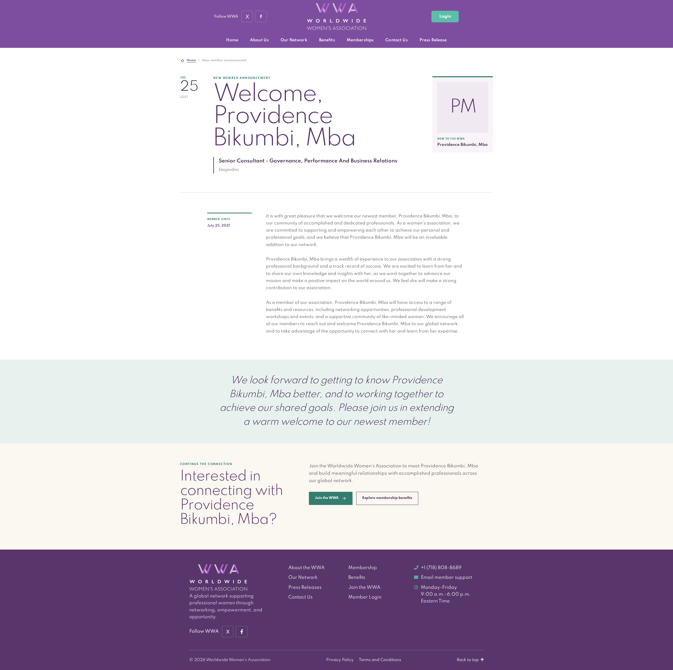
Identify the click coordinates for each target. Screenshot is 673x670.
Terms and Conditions (380, 660)
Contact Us (396, 40)
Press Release (433, 40)
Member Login (364, 597)
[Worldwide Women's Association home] (336, 16)
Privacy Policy (340, 660)
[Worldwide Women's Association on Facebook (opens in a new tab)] (241, 631)
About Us (259, 40)
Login (445, 16)
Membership (362, 567)
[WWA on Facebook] (261, 16)
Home (232, 40)
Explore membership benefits (387, 498)
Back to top (468, 660)
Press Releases (305, 587)
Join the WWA (364, 587)
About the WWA (306, 567)
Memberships (360, 40)
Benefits (327, 40)
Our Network (294, 40)
